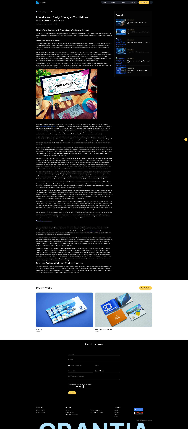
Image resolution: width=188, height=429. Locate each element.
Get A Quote (144, 2)
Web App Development (96, 410)
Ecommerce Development (96, 412)
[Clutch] (143, 413)
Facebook (116, 410)
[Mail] (185, 139)
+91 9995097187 (40, 410)
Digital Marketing (70, 412)
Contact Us (132, 2)
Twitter (116, 414)
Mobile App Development (72, 414)
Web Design (68, 410)
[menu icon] (151, 2)
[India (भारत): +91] (70, 365)
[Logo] (40, 2)
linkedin (116, 416)
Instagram (116, 412)
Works (123, 2)
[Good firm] (143, 409)
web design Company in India (47, 126)
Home (104, 2)
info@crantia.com (40, 412)
